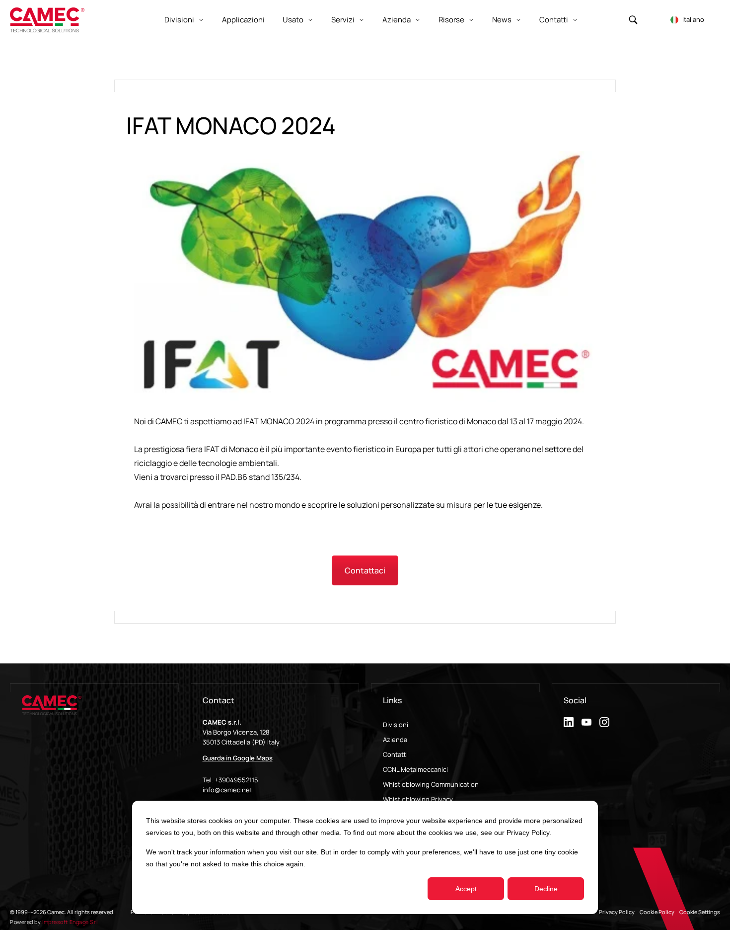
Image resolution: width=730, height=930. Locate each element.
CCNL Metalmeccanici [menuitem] (415, 769)
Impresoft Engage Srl (69, 922)
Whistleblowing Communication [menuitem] (431, 784)
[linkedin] (569, 722)
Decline (546, 889)
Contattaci (365, 570)
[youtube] (586, 722)
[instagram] (604, 722)
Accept (466, 889)
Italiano (693, 19)
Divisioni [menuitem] (395, 724)
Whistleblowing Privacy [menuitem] (418, 799)
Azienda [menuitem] (395, 739)
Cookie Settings (699, 912)
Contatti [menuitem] (395, 754)
